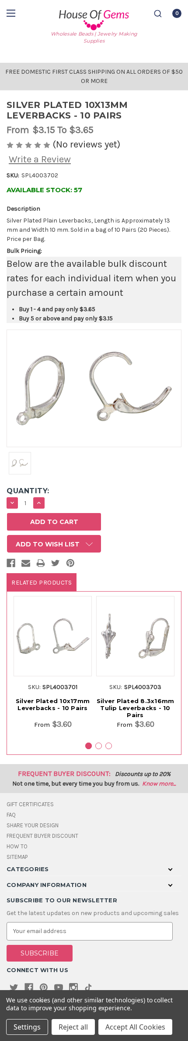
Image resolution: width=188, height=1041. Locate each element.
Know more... (159, 783)
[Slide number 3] (108, 746)
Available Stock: (44, 190)
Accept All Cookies (135, 1027)
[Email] (25, 565)
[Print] (40, 565)
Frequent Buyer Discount (42, 836)
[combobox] (158, 13)
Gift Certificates (30, 804)
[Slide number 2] (98, 746)
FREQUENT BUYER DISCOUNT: (64, 773)
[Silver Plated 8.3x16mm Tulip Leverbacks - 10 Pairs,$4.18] (135, 636)
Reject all (73, 1027)
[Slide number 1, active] (88, 746)
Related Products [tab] (41, 582)
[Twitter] (55, 565)
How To (17, 846)
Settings (27, 1027)
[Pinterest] (70, 565)
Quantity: (28, 491)
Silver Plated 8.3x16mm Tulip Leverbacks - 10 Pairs (135, 707)
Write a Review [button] (40, 159)
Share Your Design (33, 825)
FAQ (11, 814)
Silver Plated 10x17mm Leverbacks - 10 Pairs (53, 704)
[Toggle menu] (12, 13)
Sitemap (17, 857)
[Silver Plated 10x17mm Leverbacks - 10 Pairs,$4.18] (53, 636)
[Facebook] (11, 565)
